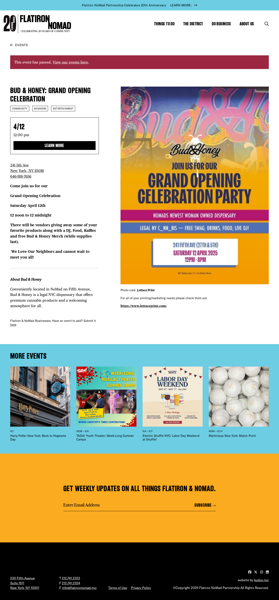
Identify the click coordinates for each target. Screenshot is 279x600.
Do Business (221, 24)
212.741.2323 (71, 578)
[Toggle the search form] (266, 24)
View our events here (70, 62)
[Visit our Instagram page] (262, 572)
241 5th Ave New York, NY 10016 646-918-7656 (27, 170)
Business (40, 108)
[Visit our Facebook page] (250, 572)
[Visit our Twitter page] (256, 572)
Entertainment (63, 108)
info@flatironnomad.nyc (79, 588)
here (13, 325)
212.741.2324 (71, 583)
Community (19, 108)
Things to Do (164, 24)
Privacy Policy (141, 588)
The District (193, 24)
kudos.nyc (261, 580)
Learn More (54, 145)
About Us (247, 24)
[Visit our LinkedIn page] (267, 572)
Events (21, 45)
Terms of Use (117, 588)
